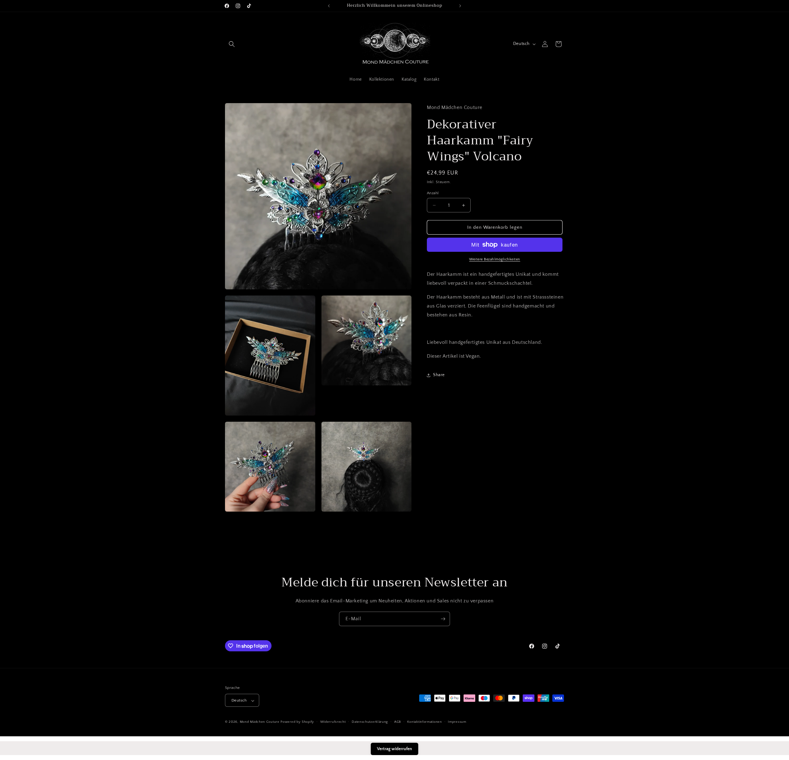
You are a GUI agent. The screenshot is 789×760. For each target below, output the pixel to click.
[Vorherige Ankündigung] (329, 6)
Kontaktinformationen (424, 722)
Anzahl (433, 193)
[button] (232, 44)
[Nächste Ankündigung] (460, 6)
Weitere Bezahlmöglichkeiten (494, 259)
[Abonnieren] (443, 619)
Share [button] (439, 374)
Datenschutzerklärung (370, 722)
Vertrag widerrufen (394, 748)
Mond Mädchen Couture (260, 722)
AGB (397, 722)
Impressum (457, 722)
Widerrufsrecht (333, 722)
